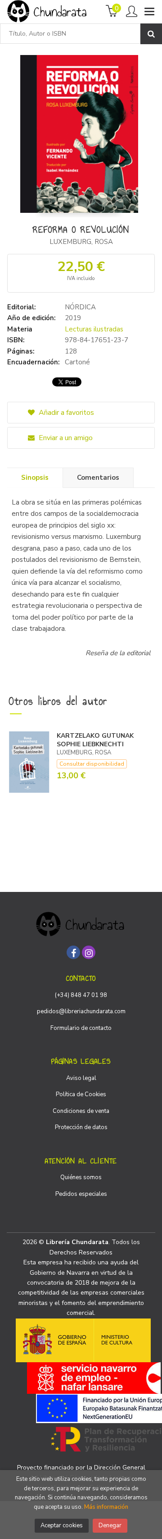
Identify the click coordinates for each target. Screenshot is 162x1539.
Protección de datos (81, 1127)
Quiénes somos (81, 1177)
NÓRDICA (80, 307)
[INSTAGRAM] (88, 952)
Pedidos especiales (81, 1194)
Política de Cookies (81, 1094)
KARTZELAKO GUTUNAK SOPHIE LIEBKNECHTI (95, 740)
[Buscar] (151, 33)
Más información (106, 1507)
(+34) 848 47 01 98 (81, 995)
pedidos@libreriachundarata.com (81, 1011)
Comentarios (98, 477)
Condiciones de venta (81, 1111)
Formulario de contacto (81, 1028)
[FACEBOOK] (73, 952)
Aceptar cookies (61, 1525)
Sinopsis (35, 477)
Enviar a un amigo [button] (65, 438)
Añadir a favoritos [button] (65, 413)
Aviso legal (81, 1078)
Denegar (110, 1525)
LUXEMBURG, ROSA (81, 241)
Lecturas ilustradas (94, 329)
